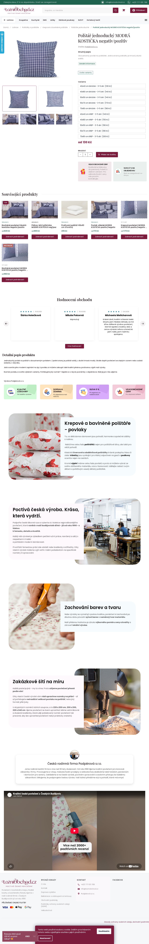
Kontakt (44, 888)
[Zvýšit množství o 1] (90, 155)
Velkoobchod (46, 910)
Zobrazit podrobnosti (15, 237)
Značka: (88, 47)
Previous (6, 323)
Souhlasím (104, 931)
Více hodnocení (74, 346)
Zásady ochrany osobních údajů (118, 922)
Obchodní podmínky (49, 900)
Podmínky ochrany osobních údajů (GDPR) (55, 905)
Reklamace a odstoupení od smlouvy (56, 896)
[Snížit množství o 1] (80, 155)
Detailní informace (87, 63)
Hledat (115, 10)
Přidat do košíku (108, 154)
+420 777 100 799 (88, 885)
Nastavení (45, 938)
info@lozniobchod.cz (89, 889)
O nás (43, 884)
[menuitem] (9, 20)
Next (143, 323)
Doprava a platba (48, 892)
